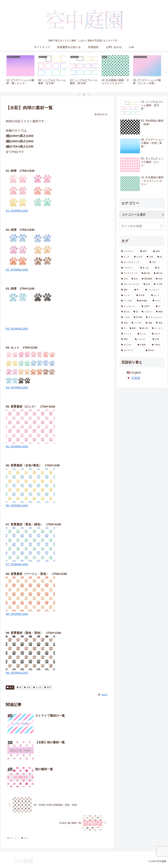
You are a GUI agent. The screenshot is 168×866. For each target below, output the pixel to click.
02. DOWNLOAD (17, 269)
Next (165, 72)
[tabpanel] (20, 71)
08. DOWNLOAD (17, 614)
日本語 (135, 378)
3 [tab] (89, 94)
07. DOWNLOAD (17, 564)
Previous (2, 72)
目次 (11, 687)
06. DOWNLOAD (17, 505)
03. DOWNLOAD (17, 328)
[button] (161, 226)
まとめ (39, 687)
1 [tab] (79, 94)
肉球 (49, 687)
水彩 (29, 687)
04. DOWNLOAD (17, 387)
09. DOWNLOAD (17, 672)
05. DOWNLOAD (17, 446)
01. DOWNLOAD (17, 210)
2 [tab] (84, 94)
